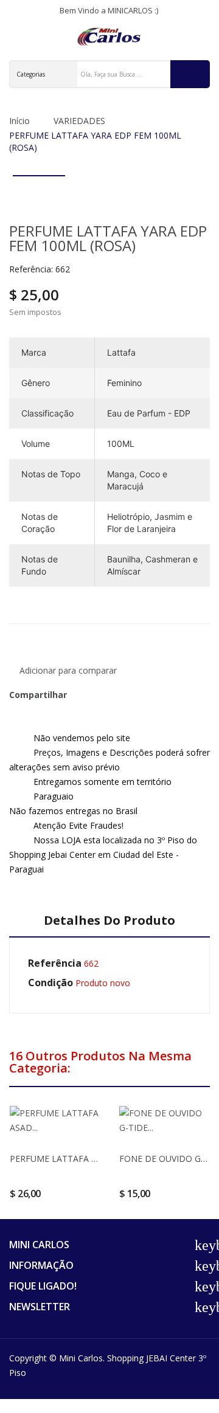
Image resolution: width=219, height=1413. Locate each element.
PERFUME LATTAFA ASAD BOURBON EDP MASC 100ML (55, 1158)
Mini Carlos (81, 1358)
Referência (55, 963)
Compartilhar (80, 695)
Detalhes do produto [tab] (109, 920)
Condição (50, 982)
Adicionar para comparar (68, 670)
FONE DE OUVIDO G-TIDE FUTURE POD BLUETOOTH (164, 1158)
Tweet (95, 695)
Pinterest (109, 695)
